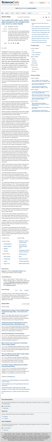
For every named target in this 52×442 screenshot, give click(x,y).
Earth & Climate (6, 241)
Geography (34, 61)
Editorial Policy (37, 434)
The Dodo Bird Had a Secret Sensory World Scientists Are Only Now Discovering (41, 111)
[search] (49, 13)
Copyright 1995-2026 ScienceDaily (10, 436)
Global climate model (24, 263)
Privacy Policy (30, 434)
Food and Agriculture (36, 52)
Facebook (5, 416)
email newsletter (32, 8)
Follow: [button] (31, 2)
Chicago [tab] (26, 290)
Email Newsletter (7, 406)
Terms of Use (44, 434)
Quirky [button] (29, 13)
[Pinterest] (13, 43)
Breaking (33, 20)
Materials (4, 271)
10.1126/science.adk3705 (9, 285)
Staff (13, 434)
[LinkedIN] (16, 43)
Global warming (23, 254)
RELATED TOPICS (5, 238)
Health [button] (6, 13)
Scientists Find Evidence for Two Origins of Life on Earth (41, 108)
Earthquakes (34, 63)
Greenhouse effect (23, 259)
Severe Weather (8, 246)
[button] (43, 17)
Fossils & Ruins (6, 254)
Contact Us (5, 430)
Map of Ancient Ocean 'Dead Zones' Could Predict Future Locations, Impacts (14, 343)
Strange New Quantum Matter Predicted (40, 28)
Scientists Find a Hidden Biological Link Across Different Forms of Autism (15, 380)
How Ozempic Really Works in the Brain (40, 36)
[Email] (18, 43)
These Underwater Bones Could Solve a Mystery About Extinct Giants (40, 98)
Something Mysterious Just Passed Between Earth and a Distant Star (15, 384)
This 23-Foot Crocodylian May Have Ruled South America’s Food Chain (41, 84)
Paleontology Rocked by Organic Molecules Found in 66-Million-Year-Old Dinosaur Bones (40, 104)
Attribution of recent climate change (23, 241)
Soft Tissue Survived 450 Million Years (40, 34)
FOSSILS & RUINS (34, 65)
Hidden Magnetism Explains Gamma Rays (41, 30)
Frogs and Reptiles (36, 54)
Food (33, 50)
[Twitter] (11, 43)
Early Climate (7, 256)
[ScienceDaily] (10, 2)
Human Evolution (35, 69)
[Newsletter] (49, 3)
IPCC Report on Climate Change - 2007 (23, 246)
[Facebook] (9, 43)
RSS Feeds (5, 408)
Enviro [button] (17, 13)
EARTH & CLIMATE (34, 56)
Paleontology (7, 259)
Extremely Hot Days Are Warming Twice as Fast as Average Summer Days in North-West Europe (14, 323)
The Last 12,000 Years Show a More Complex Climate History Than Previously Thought (15, 354)
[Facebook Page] (35, 3)
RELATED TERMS (20, 238)
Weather (6, 248)
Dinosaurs (34, 71)
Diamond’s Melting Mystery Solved (39, 42)
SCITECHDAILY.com (11, 376)
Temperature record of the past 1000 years (24, 251)
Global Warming (8, 244)
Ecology (6, 251)
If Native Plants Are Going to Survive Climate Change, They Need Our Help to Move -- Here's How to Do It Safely (15, 311)
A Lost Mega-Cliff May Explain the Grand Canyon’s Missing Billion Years (40, 92)
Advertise (24, 434)
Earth (20, 256)
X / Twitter (5, 418)
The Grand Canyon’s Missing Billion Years (41, 32)
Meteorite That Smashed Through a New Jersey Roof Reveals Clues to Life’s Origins (41, 95)
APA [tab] (21, 290)
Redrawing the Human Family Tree (39, 40)
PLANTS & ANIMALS (35, 48)
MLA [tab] (16, 290)
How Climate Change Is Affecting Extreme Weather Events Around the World (15, 365)
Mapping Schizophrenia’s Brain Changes (40, 38)
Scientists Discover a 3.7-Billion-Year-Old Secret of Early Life (15, 392)
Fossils (5, 261)
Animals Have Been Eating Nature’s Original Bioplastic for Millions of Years (40, 87)
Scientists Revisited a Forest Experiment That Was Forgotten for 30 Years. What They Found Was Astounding (16, 388)
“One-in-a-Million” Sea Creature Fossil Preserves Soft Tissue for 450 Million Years (41, 81)
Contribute (18, 434)
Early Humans (35, 67)
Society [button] (23, 13)
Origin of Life (7, 263)
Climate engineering (24, 261)
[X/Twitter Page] (37, 3)
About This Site (8, 434)
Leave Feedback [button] (7, 428)
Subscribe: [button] (42, 2)
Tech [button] (12, 13)
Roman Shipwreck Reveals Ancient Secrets (41, 26)
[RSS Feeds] (46, 3)
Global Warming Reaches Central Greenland (13, 333)
